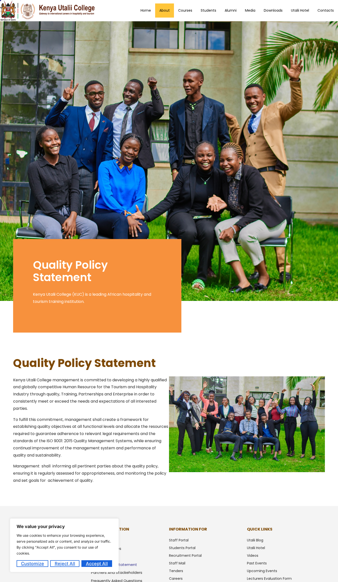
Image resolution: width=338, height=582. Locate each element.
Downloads (273, 10)
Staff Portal (179, 540)
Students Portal (182, 547)
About (164, 10)
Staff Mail (177, 563)
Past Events (257, 563)
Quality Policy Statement (114, 564)
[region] (64, 545)
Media (250, 10)
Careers (176, 578)
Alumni (231, 10)
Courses (185, 10)
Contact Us (101, 556)
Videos (252, 555)
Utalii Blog (255, 540)
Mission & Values (106, 548)
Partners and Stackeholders (116, 572)
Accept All (97, 563)
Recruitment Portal (185, 555)
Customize (32, 563)
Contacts (325, 10)
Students (208, 10)
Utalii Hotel (300, 10)
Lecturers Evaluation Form (269, 578)
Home (146, 10)
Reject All (65, 563)
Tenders (176, 570)
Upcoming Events (262, 570)
